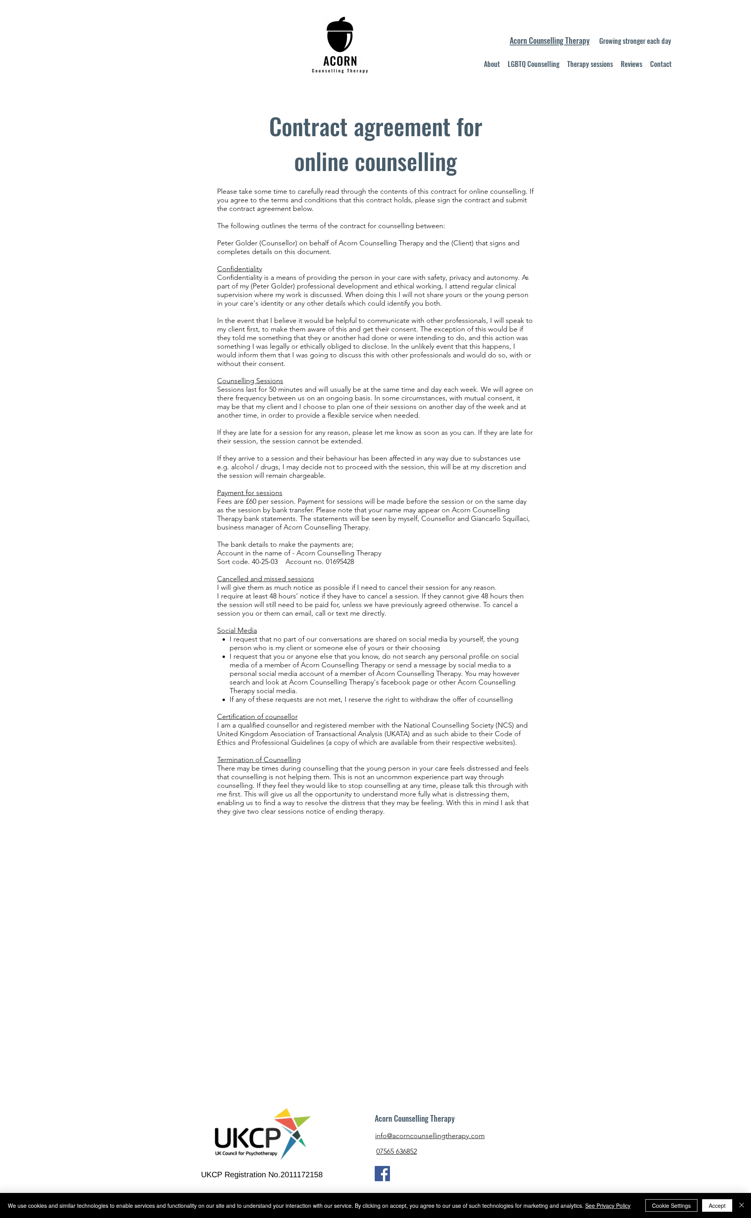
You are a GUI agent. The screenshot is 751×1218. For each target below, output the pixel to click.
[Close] (741, 1205)
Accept (717, 1205)
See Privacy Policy (608, 1205)
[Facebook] (382, 1173)
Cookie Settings (671, 1205)
